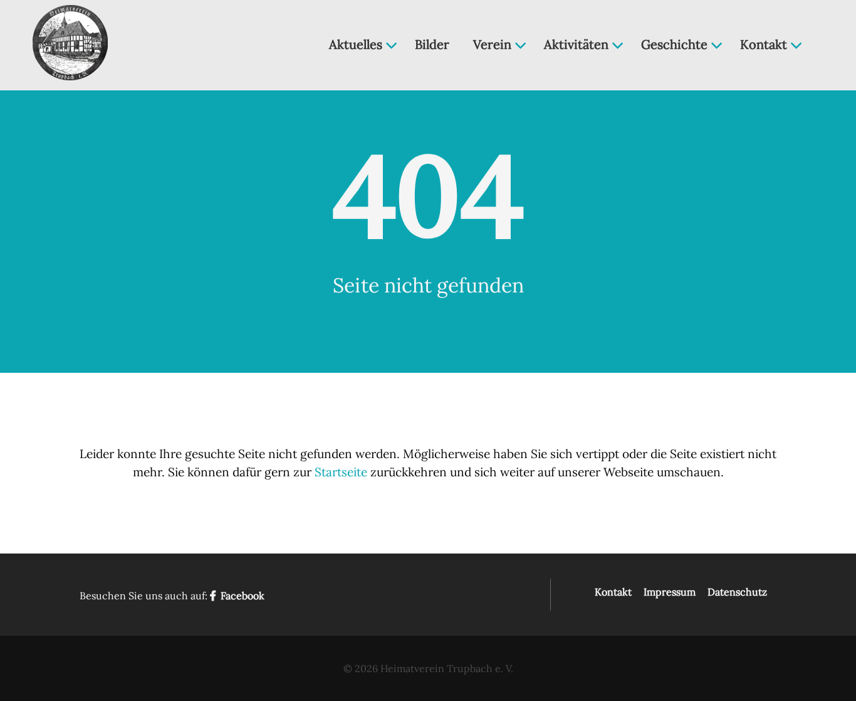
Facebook (241, 595)
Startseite (341, 471)
